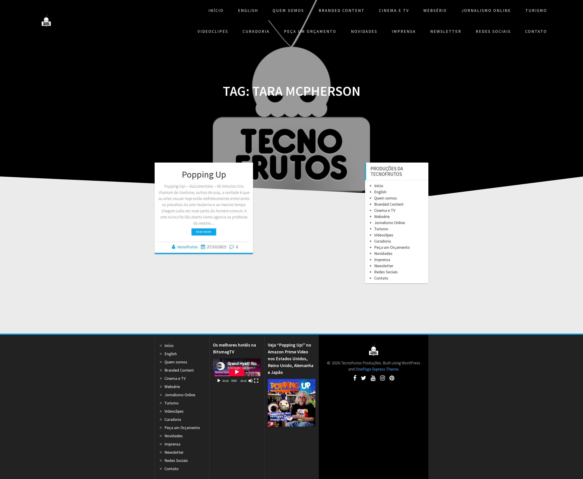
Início (216, 10)
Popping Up (204, 174)
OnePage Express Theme (377, 369)
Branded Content (342, 10)
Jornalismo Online (486, 10)
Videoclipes (213, 31)
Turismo (536, 10)
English (248, 10)
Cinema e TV (394, 10)
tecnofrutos (187, 246)
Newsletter (445, 31)
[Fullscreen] (256, 380)
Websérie (435, 10)
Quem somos (288, 10)
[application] (237, 371)
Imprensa (404, 31)
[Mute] (250, 380)
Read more (204, 231)
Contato (536, 31)
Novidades (364, 31)
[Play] (219, 380)
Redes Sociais (493, 31)
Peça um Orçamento (310, 31)
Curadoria (256, 31)
